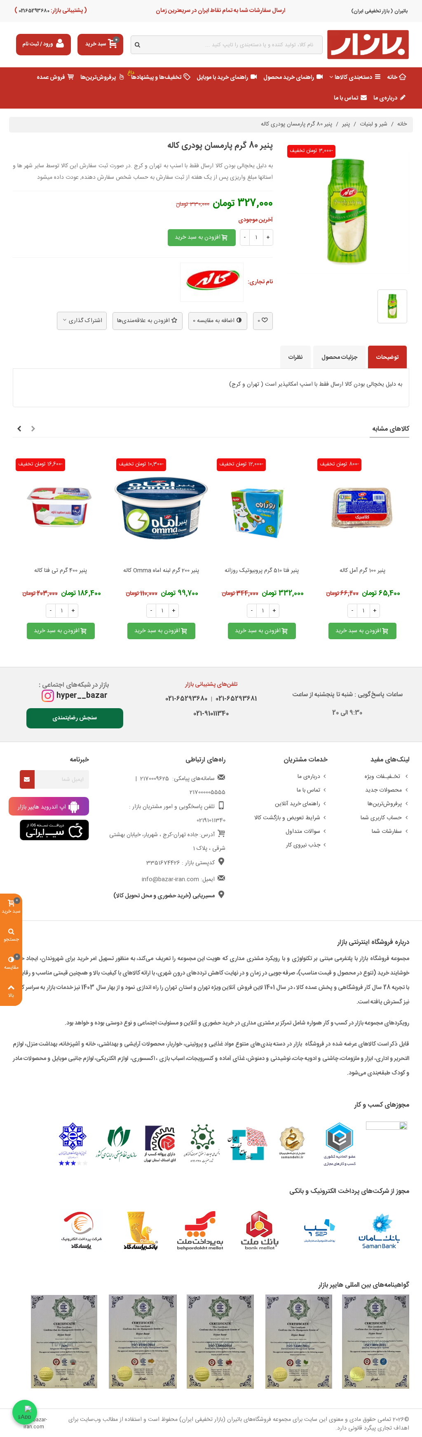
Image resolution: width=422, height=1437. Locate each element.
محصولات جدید (383, 790)
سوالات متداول (303, 832)
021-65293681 (234, 699)
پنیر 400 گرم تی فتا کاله (60, 571)
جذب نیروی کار (303, 845)
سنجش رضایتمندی (74, 718)
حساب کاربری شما (381, 818)
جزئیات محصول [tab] (339, 358)
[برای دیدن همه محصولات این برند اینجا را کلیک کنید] (212, 282)
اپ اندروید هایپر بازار (43, 807)
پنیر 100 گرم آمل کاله (362, 571)
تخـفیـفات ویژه (383, 777)
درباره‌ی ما (385, 98)
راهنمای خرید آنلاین (297, 804)
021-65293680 (186, 699)
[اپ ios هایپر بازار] (54, 830)
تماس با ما (346, 98)
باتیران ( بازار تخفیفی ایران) (379, 11)
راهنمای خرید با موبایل (222, 78)
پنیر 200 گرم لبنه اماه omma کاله (161, 571)
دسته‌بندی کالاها (353, 78)
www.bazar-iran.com (34, 1423)
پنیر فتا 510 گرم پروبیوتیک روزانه (262, 571)
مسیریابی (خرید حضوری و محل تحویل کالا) (164, 896)
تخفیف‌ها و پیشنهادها (154, 76)
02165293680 (33, 11)
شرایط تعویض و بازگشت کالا (287, 818)
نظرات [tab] (295, 358)
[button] (33, 429)
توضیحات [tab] (387, 358)
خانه (392, 78)
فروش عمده (51, 78)
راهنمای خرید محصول (288, 78)
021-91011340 (211, 714)
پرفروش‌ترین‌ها (98, 78)
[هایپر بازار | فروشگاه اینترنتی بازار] (368, 45)
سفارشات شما (387, 832)
